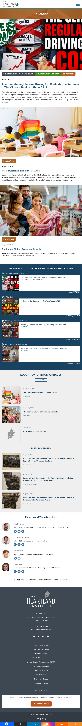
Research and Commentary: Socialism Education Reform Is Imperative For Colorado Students (48, 460)
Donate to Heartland (41, 704)
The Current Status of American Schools (21, 249)
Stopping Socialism (41, 683)
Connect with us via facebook (34, 636)
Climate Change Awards (41, 658)
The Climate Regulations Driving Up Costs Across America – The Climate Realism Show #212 (40, 86)
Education (68, 74)
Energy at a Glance (41, 679)
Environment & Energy (47, 74)
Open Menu (77, 4)
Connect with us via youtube (43, 636)
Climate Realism (41, 675)
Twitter (22, 531)
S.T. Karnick (18, 551)
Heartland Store (41, 654)
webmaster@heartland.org (41, 629)
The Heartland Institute (11, 4)
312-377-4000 (41, 627)
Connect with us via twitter (39, 636)
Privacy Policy (41, 719)
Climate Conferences (41, 666)
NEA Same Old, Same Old (34, 431)
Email (19, 531)
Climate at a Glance (41, 671)
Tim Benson (19, 524)
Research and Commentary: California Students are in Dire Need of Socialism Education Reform (48, 479)
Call (15, 531)
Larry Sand (18, 564)
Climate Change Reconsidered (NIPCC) (41, 662)
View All (41, 380)
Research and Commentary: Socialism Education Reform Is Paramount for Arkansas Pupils (48, 499)
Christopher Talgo (21, 537)
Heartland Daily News (41, 649)
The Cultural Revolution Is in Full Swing (21, 171)
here (18, 579)
